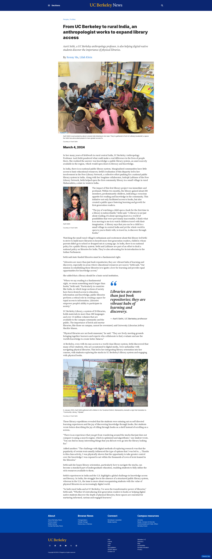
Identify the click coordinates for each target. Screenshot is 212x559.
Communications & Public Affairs (147, 524)
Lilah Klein (86, 57)
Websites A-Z (141, 539)
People (66, 19)
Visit (109, 539)
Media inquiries (112, 522)
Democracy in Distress (85, 524)
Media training (52, 524)
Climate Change (83, 522)
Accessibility (141, 545)
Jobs (109, 543)
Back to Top (206, 556)
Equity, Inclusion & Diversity (146, 522)
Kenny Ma (72, 57)
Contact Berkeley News (55, 526)
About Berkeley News (55, 520)
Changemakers (82, 520)
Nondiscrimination (143, 547)
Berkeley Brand (142, 526)
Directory (140, 541)
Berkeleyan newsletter (115, 520)
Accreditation (112, 547)
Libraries (140, 520)
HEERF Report (112, 549)
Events (110, 541)
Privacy (139, 549)
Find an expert (52, 522)
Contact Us (111, 551)
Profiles (73, 19)
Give (109, 545)
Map (138, 543)
